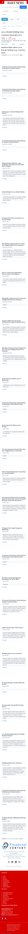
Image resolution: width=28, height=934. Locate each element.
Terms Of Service (16, 858)
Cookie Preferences (15, 928)
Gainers (5, 304)
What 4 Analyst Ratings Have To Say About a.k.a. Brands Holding (14, 472)
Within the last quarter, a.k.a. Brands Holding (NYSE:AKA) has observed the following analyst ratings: (14, 198)
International (18, 26)
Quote (6, 44)
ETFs (18, 19)
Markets (4, 19)
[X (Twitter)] (8, 862)
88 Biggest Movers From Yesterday (12, 653)
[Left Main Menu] (2, 2)
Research (22, 44)
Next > (21, 55)
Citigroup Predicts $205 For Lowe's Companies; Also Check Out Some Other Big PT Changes (13, 164)
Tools (4, 23)
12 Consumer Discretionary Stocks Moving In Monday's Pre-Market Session (13, 67)
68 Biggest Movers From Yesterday (12, 763)
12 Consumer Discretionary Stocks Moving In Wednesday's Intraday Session (13, 90)
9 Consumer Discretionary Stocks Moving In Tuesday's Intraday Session (14, 601)
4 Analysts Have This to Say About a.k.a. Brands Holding (13, 218)
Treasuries (5, 28)
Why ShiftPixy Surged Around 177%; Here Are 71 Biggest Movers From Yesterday (13, 244)
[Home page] (15, 2)
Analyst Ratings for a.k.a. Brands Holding (14, 192)
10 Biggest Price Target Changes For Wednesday (12, 528)
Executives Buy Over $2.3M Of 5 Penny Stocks (13, 705)
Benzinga (5, 98)
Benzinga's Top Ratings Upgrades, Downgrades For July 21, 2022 (11, 578)
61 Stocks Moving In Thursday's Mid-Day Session (13, 683)
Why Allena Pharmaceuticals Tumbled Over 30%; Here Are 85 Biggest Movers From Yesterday (14, 349)
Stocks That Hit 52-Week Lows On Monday (11, 426)
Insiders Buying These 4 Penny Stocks (13, 627)
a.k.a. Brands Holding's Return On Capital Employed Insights (13, 734)
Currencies (13, 26)
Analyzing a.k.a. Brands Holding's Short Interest (13, 112)
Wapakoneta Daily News (17, 924)
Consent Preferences (6, 933)
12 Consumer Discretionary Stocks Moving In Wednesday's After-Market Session (13, 403)
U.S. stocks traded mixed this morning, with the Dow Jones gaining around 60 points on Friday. (14, 280)
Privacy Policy (14, 926)
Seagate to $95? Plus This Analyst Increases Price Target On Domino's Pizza (14, 321)
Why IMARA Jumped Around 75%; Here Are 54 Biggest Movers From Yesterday (14, 299)
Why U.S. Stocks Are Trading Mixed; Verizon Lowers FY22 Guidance (12, 273)
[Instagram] (19, 862)
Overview (4, 26)
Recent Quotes (5, 11)
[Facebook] (12, 862)
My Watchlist (15, 11)
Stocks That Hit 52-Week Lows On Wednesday (11, 379)
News (8, 26)
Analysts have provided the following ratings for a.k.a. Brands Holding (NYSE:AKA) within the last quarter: (14, 226)
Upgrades (5, 584)
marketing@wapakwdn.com (11, 914)
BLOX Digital (13, 930)
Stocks (11, 19)
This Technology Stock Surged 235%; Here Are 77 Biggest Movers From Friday (13, 450)
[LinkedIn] (15, 862)
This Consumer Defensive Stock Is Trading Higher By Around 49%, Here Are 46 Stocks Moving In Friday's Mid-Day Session (14, 499)
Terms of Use (9, 926)
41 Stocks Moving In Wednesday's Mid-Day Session (14, 818)
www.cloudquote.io (14, 853)
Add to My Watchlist (5, 42)
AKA (19, 35)
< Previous (4, 55)
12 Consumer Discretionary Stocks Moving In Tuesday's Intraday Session (13, 141)
